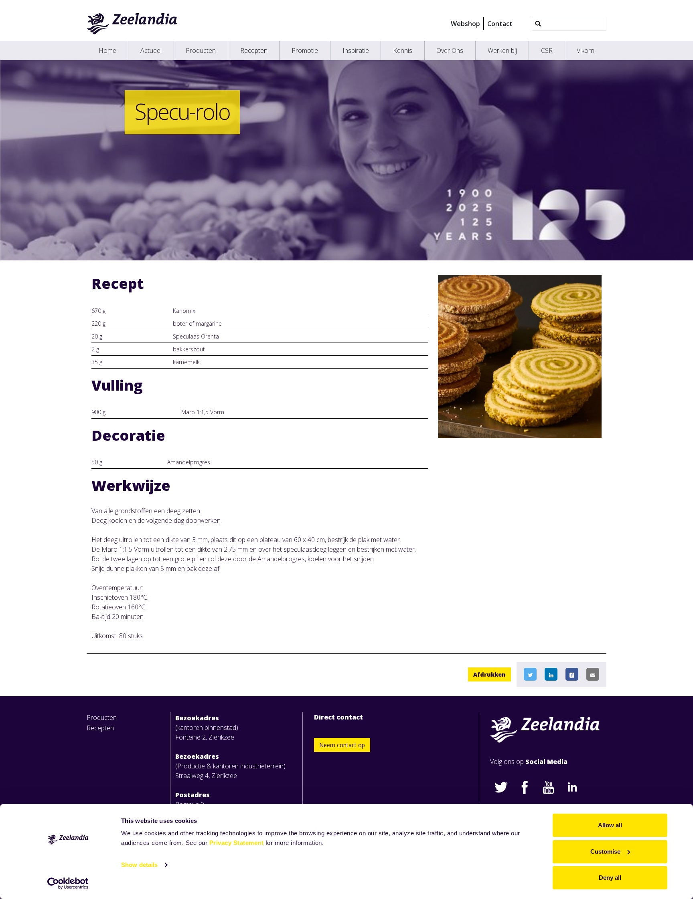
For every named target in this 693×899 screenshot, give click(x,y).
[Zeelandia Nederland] (132, 23)
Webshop (465, 23)
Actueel (151, 50)
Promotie (305, 50)
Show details (139, 864)
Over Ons (449, 50)
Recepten (253, 50)
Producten (201, 50)
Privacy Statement (236, 842)
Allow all (610, 825)
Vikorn (585, 50)
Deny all (610, 877)
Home (107, 50)
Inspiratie (355, 50)
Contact (500, 23)
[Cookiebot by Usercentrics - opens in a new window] (68, 883)
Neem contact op (342, 745)
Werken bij (502, 50)
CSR (547, 50)
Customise (605, 851)
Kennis (402, 50)
